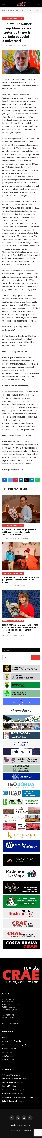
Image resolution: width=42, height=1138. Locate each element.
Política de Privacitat (10, 1060)
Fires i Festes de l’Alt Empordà (13, 1090)
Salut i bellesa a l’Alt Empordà (13, 1101)
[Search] (38, 3)
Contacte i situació (9, 1049)
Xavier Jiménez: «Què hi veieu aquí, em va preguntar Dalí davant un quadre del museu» (20, 580)
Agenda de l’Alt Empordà (11, 1041)
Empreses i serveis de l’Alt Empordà (15, 1079)
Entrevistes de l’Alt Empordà (12, 1082)
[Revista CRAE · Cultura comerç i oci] (21, 4)
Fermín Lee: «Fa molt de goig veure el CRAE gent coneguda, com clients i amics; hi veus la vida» (19, 532)
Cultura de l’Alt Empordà (11, 1075)
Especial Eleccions (9, 1086)
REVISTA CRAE (26, 1131)
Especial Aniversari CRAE (13, 18)
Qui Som (5, 1037)
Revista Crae (7, 1052)
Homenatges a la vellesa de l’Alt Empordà (17, 1097)
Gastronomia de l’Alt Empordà (13, 1094)
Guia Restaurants (9, 1056)
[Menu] (3, 3)
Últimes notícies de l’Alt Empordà (14, 1045)
